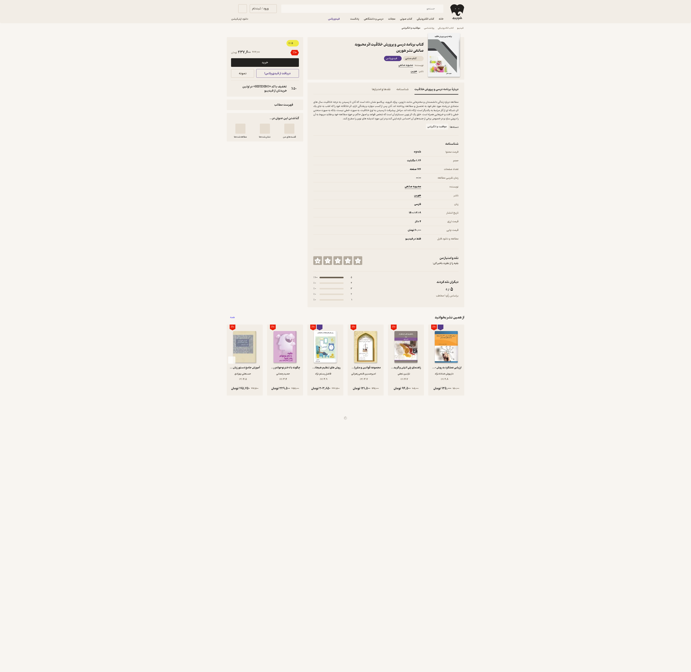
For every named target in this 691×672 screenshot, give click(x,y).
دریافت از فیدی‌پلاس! (277, 73)
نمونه (243, 73)
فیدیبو (460, 28)
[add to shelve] (289, 129)
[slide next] (231, 360)
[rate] (358, 260)
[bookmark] (324, 72)
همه (232, 317)
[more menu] (315, 72)
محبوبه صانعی (405, 65)
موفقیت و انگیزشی (411, 28)
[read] (240, 129)
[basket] (242, 8)
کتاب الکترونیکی (445, 28)
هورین (414, 71)
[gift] (332, 72)
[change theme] (231, 8)
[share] (341, 72)
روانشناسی (429, 28)
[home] (456, 12)
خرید (265, 62)
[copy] (234, 88)
